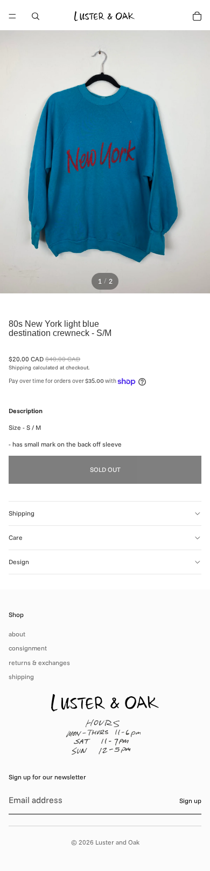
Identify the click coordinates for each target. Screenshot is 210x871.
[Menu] (12, 16)
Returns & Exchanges (39, 663)
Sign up (190, 801)
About (17, 634)
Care (16, 537)
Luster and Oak (117, 842)
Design (19, 562)
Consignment (28, 648)
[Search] (35, 16)
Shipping (21, 513)
